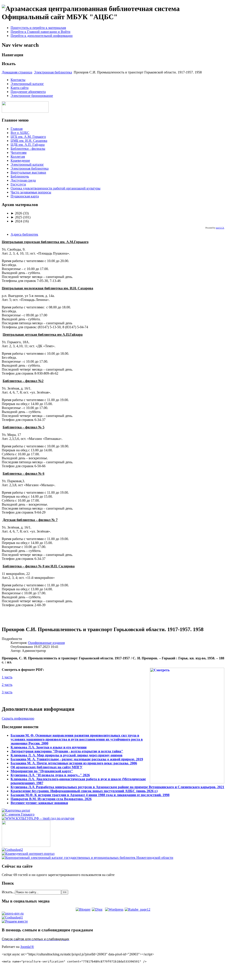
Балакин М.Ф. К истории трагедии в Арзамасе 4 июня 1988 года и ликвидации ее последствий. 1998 (90, 795)
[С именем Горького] (18, 814)
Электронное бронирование (32, 96)
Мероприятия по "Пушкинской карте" (42, 771)
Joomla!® (27, 947)
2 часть (7, 685)
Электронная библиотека (53, 72)
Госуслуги (18, 184)
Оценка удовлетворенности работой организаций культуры (55, 188)
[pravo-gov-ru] (13, 913)
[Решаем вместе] (15, 921)
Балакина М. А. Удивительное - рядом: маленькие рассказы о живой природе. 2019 (77, 759)
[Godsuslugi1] (12, 917)
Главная (17, 129)
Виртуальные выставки (28, 172)
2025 (16, 217)
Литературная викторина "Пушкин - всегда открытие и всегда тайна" (67, 751)
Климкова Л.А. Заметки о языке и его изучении (49, 747)
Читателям (18, 152)
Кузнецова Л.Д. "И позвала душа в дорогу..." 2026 (50, 775)
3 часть (7, 692)
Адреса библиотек (24, 234)
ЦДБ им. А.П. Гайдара (28, 144)
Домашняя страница (17, 72)
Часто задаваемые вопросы (31, 192)
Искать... (8, 892)
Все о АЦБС (20, 133)
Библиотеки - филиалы (28, 148)
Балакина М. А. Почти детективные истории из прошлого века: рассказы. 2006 (74, 763)
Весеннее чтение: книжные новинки (39, 803)
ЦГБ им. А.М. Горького (28, 137)
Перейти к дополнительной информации (42, 36)
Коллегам (18, 156)
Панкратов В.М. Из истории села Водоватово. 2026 (51, 799)
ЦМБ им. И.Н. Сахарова (29, 141)
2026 (16, 213)
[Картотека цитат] (16, 810)
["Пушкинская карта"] (26, 846)
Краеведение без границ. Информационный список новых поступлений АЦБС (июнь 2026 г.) (84, 791)
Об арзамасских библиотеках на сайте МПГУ (47, 767)
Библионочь (20, 176)
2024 (16, 221)
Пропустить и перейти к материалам (38, 28)
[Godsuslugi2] (12, 850)
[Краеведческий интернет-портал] (28, 853)
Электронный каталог (27, 84)
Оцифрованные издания (46, 643)
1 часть (7, 677)
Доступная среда (23, 180)
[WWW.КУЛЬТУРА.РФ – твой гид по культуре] (38, 818)
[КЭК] (87, 857)
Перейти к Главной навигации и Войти (40, 32)
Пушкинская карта (25, 196)
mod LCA (220, 228)
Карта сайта (19, 88)
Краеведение (20, 160)
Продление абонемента (28, 92)
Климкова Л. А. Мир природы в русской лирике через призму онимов (66, 755)
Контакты (18, 80)
